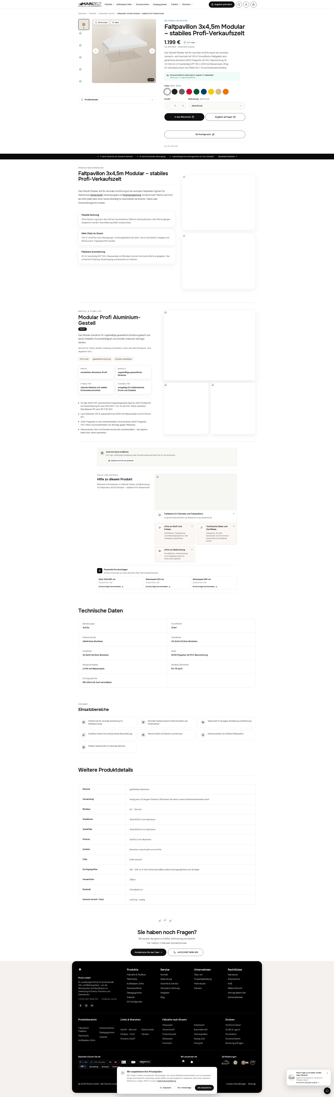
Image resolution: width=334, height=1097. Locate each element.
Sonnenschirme (134, 988)
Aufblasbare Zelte (135, 983)
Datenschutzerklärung (166, 1081)
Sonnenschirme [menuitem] (142, 4)
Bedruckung (166, 979)
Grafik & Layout (232, 1029)
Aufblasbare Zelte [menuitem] (124, 4)
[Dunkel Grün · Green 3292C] (196, 92)
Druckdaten (231, 1034)
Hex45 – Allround (128, 1029)
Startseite (82, 13)
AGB (230, 983)
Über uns (198, 974)
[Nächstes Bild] (152, 51)
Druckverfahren (232, 1038)
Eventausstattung (132, 195)
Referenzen (200, 983)
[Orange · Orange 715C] (226, 92)
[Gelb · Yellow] (211, 92)
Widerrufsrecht (235, 988)
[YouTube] (92, 1005)
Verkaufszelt (96, 195)
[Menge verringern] (168, 105)
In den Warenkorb (183, 117)
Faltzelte (92, 13)
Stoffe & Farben (233, 1025)
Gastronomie (147, 1029)
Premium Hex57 (127, 1038)
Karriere (198, 988)
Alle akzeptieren (204, 1088)
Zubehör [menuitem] (174, 4)
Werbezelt (167, 1038)
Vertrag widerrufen (237, 992)
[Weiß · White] (167, 92)
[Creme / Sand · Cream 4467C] (218, 92)
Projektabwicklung (202, 979)
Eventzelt (167, 1043)
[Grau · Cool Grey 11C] (182, 92)
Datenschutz (234, 979)
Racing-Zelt (199, 1038)
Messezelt (167, 1025)
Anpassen (167, 1088)
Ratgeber (164, 992)
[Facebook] (80, 1005)
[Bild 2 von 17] (83, 36)
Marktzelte (132, 979)
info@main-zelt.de (109, 999)
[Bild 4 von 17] (83, 60)
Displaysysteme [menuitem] (160, 4)
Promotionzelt (169, 1034)
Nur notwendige (184, 1088)
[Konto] (246, 5)
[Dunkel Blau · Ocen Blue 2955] (204, 92)
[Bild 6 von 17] (83, 84)
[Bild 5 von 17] (83, 72)
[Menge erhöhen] (183, 105)
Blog (162, 997)
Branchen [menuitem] (186, 4)
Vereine (145, 1034)
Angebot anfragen (223, 117)
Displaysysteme (134, 992)
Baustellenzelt (200, 1029)
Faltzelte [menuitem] (108, 4)
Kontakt (164, 974)
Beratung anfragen (234, 1043)
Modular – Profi (127, 1034)
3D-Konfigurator (203, 134)
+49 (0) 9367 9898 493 (88, 999)
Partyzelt (198, 1043)
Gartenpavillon (200, 1034)
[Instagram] (86, 1005)
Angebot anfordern (223, 4)
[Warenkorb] (253, 5)
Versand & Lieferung (170, 988)
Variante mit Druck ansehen (122, 460)
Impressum (233, 974)
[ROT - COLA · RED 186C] (189, 92)
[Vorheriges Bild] (96, 51)
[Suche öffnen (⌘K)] (239, 5)
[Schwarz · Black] (174, 92)
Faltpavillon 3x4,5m (106, 13)
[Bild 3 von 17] (83, 48)
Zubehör (131, 997)
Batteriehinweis (235, 997)
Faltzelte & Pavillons (136, 974)
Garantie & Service (226, 156)
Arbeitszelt (199, 1025)
